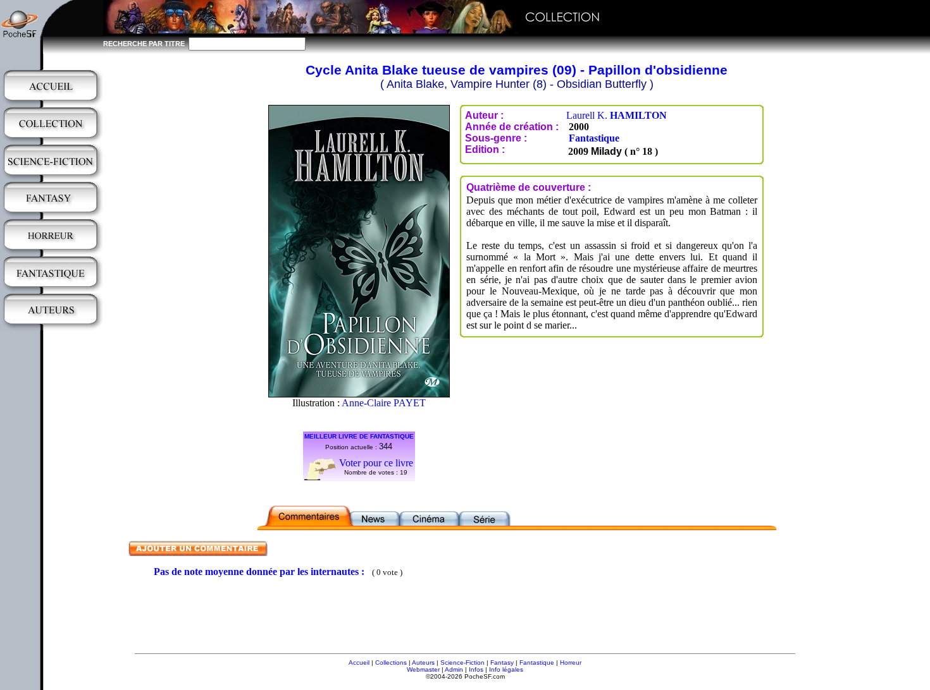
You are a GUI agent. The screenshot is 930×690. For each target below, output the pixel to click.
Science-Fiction (462, 662)
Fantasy (502, 662)
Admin (454, 669)
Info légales (506, 669)
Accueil (359, 662)
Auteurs (423, 662)
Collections (391, 662)
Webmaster (423, 669)
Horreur (570, 662)
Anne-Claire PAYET (384, 402)
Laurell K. (616, 115)
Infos (476, 669)
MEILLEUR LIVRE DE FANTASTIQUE (359, 436)
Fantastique (594, 138)
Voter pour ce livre (376, 462)
